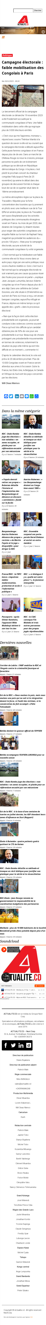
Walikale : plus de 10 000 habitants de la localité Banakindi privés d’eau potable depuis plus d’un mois (23, 931)
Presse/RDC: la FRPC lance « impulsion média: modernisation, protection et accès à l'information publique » (12, 583)
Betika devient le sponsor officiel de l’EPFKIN (21, 730)
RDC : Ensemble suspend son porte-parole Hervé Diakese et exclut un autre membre (34, 537)
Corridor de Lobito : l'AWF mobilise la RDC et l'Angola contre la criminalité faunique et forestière (20, 668)
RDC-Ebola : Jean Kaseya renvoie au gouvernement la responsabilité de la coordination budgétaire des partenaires (19, 901)
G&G (31, 1317)
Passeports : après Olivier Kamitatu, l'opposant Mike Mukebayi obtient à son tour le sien (11, 622)
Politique (7, 55)
